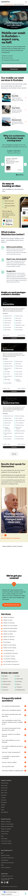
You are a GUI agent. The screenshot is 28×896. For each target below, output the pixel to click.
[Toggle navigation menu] (26, 2)
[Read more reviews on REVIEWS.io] (20, 175)
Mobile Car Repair (8, 634)
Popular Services (6, 819)
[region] (14, 164)
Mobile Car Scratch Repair (10, 625)
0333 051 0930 (9, 4)
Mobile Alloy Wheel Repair (10, 628)
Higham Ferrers (7, 681)
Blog (2, 853)
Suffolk (2, 807)
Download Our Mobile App (7, 857)
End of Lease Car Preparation (11, 664)
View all (14, 454)
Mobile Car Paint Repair (9, 647)
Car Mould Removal (8, 650)
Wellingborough (20, 689)
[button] (2, 164)
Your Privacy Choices (11, 892)
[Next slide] (5, 535)
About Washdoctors (6, 850)
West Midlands (4, 812)
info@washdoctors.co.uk (7, 876)
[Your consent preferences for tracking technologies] (25, 893)
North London (4, 785)
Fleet (2, 836)
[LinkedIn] (7, 882)
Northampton (6, 684)
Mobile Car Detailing (8, 622)
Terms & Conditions (5, 867)
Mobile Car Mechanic (9, 636)
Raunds (18, 684)
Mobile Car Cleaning (8, 639)
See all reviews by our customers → (11, 538)
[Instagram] (4, 882)
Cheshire (3, 804)
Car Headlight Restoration (10, 661)
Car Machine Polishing (9, 658)
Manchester (4, 795)
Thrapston (19, 687)
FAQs (2, 865)
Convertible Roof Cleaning (10, 653)
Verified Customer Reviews (7, 862)
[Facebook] (2, 882)
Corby (17, 676)
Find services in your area (12, 605)
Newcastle (3, 800)
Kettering (19, 681)
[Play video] (14, 510)
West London (4, 792)
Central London (4, 783)
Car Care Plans (4, 833)
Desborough (19, 678)
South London (4, 787)
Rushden (5, 687)
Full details (14, 338)
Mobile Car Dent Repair (9, 645)
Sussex (2, 809)
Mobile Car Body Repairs (10, 631)
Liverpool (3, 797)
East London (4, 790)
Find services (14, 69)
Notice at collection (7, 894)
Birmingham (4, 802)
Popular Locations (6, 780)
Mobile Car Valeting (8, 617)
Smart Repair (7, 642)
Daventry (5, 678)
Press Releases (4, 860)
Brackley (5, 676)
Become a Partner (5, 855)
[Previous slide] (2, 535)
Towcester (5, 689)
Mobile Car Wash (7, 620)
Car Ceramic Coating (9, 656)
